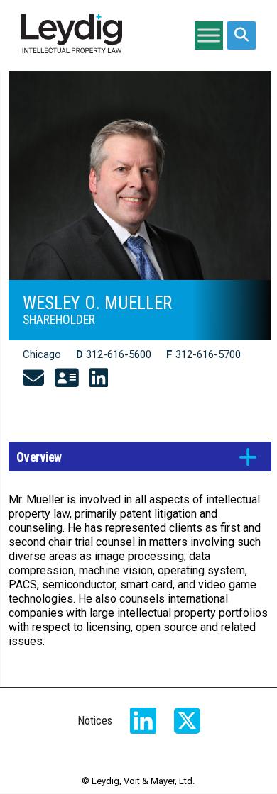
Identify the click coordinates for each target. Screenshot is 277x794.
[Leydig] (71, 35)
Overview (39, 457)
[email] (33, 378)
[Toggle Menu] (208, 35)
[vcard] (67, 378)
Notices (94, 720)
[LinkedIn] (98, 378)
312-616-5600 (118, 354)
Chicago (42, 354)
